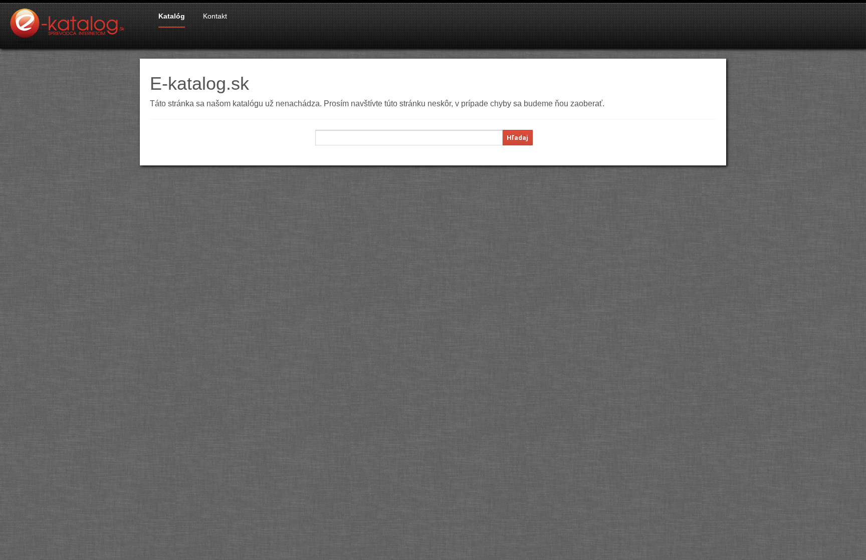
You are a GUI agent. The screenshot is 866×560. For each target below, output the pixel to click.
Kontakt (215, 16)
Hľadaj (517, 137)
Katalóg (171, 16)
